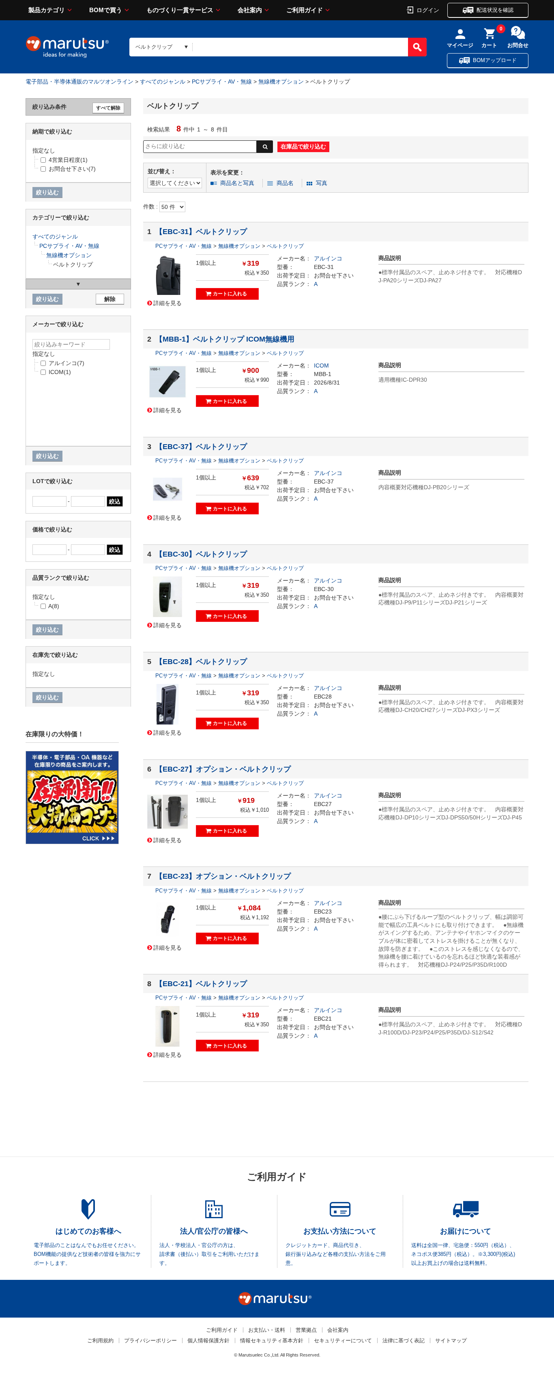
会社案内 (250, 9)
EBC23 (323, 911)
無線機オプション (281, 81)
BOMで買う (105, 9)
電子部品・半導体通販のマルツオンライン (79, 81)
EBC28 (323, 696)
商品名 (285, 183)
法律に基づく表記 (403, 1340)
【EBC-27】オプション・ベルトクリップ (223, 769)
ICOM (321, 365)
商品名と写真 (237, 183)
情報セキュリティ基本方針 (271, 1340)
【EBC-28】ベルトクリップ (201, 662)
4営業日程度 (68, 160)
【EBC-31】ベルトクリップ (201, 232)
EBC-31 (324, 267)
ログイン (428, 9)
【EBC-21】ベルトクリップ (201, 984)
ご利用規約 (100, 1340)
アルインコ (328, 258)
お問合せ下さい (334, 275)
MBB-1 (322, 374)
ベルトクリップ (285, 246)
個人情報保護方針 (208, 1340)
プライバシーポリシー (150, 1340)
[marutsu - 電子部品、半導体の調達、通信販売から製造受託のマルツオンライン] (67, 47)
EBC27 (323, 804)
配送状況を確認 (495, 10)
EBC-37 (324, 481)
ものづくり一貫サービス (179, 9)
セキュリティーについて (343, 1340)
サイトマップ (451, 1340)
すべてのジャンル (162, 81)
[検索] (417, 47)
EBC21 (323, 1018)
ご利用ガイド (304, 9)
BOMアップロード (495, 60)
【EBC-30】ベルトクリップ (201, 554)
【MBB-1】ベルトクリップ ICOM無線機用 (224, 339)
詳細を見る (167, 302)
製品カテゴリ (46, 9)
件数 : (151, 206)
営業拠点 (306, 1330)
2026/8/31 (327, 382)
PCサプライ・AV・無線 (222, 81)
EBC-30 (324, 589)
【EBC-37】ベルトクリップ (201, 447)
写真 (321, 183)
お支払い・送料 (266, 1330)
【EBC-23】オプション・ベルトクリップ (223, 876)
